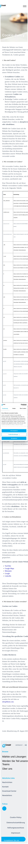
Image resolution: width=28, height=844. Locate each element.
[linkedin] (4, 808)
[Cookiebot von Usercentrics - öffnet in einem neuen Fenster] (21, 405)
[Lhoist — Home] (6, 745)
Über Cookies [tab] (23, 408)
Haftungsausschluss (15, 828)
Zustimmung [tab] (5, 408)
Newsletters (7, 795)
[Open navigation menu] (24, 6)
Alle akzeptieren (14, 430)
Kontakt (5, 787)
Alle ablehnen (14, 438)
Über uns (7, 768)
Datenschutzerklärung (16, 823)
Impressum (15, 833)
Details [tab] (14, 408)
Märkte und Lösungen (14, 756)
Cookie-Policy (15, 817)
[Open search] (19, 6)
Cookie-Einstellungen (13, 434)
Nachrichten (7, 782)
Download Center (9, 791)
